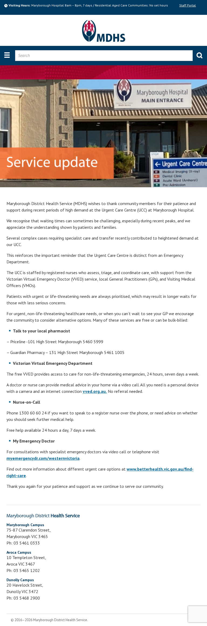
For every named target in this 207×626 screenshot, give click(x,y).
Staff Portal (187, 5)
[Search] (197, 53)
